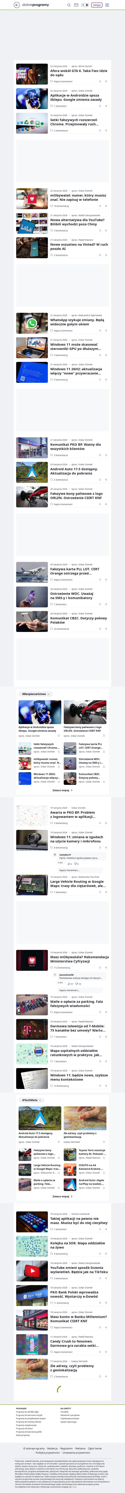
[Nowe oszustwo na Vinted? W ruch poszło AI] (32, 247)
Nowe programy (23, 1435)
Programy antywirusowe (26, 1425)
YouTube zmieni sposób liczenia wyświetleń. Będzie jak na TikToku (79, 1269)
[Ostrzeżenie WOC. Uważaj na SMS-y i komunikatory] (32, 596)
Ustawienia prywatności (76, 1452)
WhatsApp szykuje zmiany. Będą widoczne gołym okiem (77, 321)
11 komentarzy (61, 1302)
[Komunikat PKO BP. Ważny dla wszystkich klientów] (32, 447)
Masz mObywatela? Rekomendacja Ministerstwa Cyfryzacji (79, 959)
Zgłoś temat (95, 1448)
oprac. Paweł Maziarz (82, 239)
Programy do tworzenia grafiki (29, 1432)
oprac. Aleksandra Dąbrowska (86, 315)
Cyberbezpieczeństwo (70, 1418)
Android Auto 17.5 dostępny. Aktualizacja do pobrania (74, 471)
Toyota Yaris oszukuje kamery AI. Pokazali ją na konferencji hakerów (92, 1152)
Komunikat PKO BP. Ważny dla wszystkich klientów (75, 446)
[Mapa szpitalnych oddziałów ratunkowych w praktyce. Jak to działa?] (32, 1054)
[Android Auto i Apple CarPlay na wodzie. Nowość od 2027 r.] (70, 1184)
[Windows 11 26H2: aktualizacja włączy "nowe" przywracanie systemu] (32, 372)
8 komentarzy (61, 847)
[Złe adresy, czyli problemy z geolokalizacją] (85, 1118)
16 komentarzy (61, 206)
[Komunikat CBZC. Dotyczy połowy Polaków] (32, 621)
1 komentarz (60, 106)
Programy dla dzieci (24, 1428)
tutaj (74, 1487)
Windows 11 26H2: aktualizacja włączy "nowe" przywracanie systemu (76, 373)
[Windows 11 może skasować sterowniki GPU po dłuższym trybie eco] (32, 347)
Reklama (80, 1448)
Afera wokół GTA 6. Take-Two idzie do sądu (78, 72)
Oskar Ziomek (78, 807)
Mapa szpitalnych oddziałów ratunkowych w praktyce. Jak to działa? (74, 1054)
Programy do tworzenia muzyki (29, 1415)
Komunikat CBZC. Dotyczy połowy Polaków (78, 620)
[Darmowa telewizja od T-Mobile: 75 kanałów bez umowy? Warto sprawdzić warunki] (32, 1029)
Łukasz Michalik (72, 1142)
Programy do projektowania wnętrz (31, 1418)
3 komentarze (61, 230)
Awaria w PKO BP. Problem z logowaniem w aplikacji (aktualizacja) (72, 816)
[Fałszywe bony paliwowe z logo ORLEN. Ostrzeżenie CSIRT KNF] (32, 496)
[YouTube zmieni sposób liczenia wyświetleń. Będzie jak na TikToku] (32, 1271)
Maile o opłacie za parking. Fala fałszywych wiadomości (76, 1003)
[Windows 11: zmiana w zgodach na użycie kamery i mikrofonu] (32, 840)
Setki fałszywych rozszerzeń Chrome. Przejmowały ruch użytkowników (73, 123)
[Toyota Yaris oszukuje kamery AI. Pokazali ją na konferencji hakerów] (70, 1154)
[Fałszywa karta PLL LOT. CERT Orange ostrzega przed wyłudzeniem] (32, 572)
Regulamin (66, 1448)
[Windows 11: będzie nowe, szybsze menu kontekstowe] (32, 1078)
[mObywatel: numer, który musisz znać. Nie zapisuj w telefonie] (32, 198)
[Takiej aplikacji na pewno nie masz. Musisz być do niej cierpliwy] (32, 1221)
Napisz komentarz (63, 81)
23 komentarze (61, 628)
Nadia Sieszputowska (82, 1046)
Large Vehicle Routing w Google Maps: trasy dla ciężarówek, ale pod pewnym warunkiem (77, 885)
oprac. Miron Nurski (81, 66)
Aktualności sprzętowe (70, 1415)
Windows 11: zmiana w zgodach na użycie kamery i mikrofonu (76, 839)
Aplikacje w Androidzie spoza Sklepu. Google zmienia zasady (76, 97)
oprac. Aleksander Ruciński (85, 876)
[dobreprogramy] (38, 4)
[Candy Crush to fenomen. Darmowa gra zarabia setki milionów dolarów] (32, 1344)
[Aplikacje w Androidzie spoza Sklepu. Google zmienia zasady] (32, 98)
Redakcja (52, 1448)
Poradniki (64, 1412)
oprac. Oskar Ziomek (81, 90)
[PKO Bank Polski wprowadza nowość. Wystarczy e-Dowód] (32, 1295)
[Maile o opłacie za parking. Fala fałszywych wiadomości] (32, 1004)
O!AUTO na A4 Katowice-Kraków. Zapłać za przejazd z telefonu (91, 1167)
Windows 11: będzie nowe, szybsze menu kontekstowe (79, 1077)
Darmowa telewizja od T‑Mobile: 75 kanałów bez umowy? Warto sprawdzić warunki (77, 1030)
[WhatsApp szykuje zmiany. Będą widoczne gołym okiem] (32, 323)
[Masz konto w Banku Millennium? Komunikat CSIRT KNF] (32, 1320)
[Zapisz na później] (100, 81)
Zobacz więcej (61, 790)
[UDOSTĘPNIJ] (106, 81)
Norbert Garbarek (80, 1213)
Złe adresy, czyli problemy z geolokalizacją (80, 1135)
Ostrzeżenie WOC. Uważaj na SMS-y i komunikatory (90, 761)
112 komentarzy (62, 967)
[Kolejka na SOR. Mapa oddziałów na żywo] (32, 1246)
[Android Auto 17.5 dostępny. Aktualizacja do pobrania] (32, 472)
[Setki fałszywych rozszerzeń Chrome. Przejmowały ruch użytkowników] (32, 123)
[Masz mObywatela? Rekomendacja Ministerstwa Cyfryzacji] (32, 960)
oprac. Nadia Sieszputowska (85, 215)
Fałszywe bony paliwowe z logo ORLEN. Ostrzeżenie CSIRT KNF (76, 495)
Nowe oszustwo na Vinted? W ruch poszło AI (79, 246)
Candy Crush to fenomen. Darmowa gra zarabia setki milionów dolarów (73, 1345)
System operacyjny (69, 1422)
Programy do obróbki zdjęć (27, 1412)
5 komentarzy (61, 355)
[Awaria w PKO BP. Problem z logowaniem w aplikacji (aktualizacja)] (32, 815)
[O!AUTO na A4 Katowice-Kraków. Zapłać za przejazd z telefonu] (70, 1169)
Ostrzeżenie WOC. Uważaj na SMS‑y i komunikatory (71, 595)
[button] (107, 5)
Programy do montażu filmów (28, 1422)
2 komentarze (61, 130)
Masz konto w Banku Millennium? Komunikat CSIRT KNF (78, 1318)
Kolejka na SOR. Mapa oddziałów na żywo (77, 1245)
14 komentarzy (61, 1085)
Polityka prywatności (48, 1452)
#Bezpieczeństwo (34, 694)
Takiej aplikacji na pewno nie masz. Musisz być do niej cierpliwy (79, 1220)
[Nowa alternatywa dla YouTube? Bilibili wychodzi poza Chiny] (32, 223)
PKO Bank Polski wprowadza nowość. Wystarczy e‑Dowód (74, 1294)
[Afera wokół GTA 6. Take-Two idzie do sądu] (32, 74)
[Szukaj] (68, 5)
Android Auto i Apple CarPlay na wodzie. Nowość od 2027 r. (91, 1182)
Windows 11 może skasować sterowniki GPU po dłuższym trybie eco (74, 348)
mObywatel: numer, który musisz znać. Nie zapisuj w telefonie (78, 197)
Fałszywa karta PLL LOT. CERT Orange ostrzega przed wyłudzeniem (74, 573)
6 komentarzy (61, 379)
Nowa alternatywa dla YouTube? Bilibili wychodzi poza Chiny (77, 221)
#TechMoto (30, 1100)
